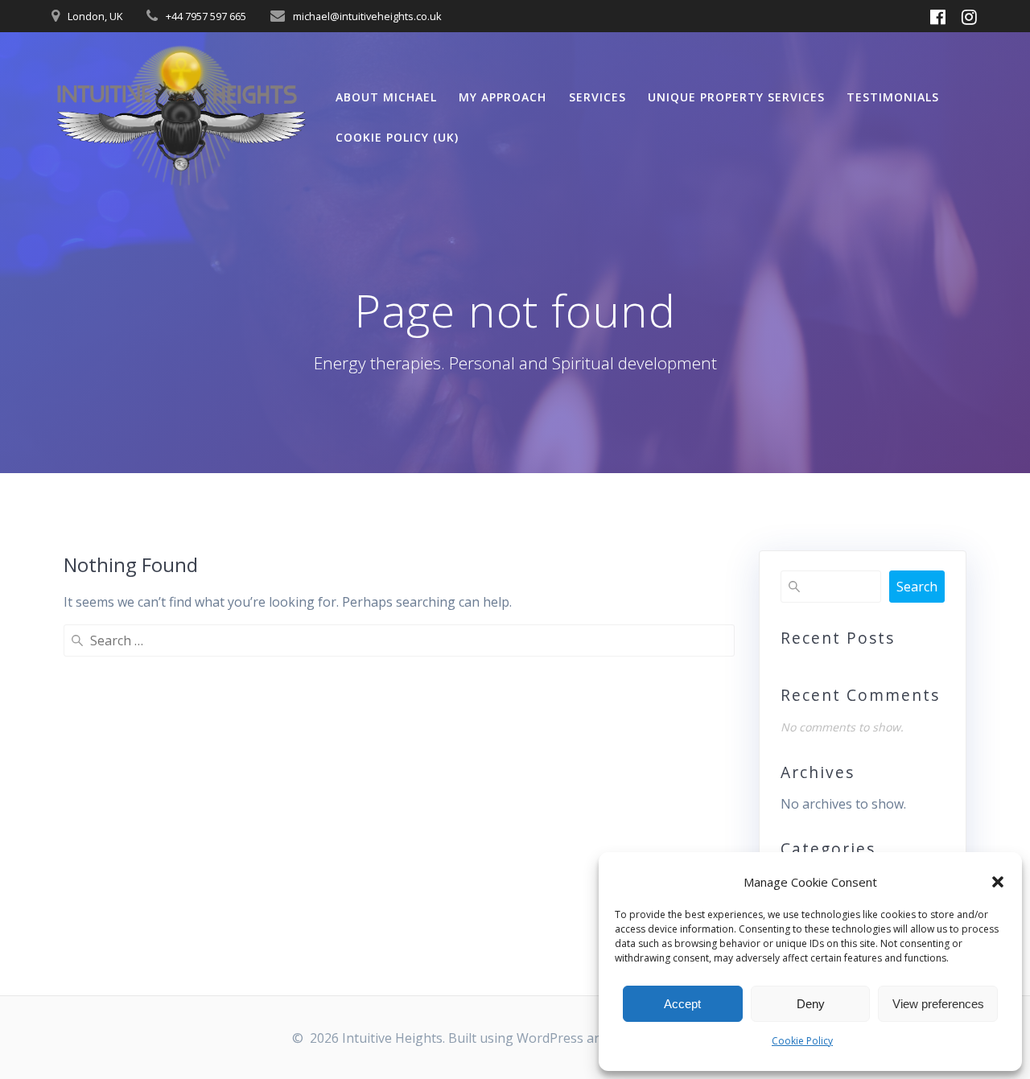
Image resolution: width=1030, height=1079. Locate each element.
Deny (811, 1004)
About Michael (386, 97)
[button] (998, 882)
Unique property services (736, 97)
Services (597, 97)
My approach (502, 97)
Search (916, 586)
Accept (682, 1004)
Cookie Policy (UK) (397, 137)
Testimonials (893, 97)
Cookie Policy (802, 1041)
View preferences (938, 1004)
